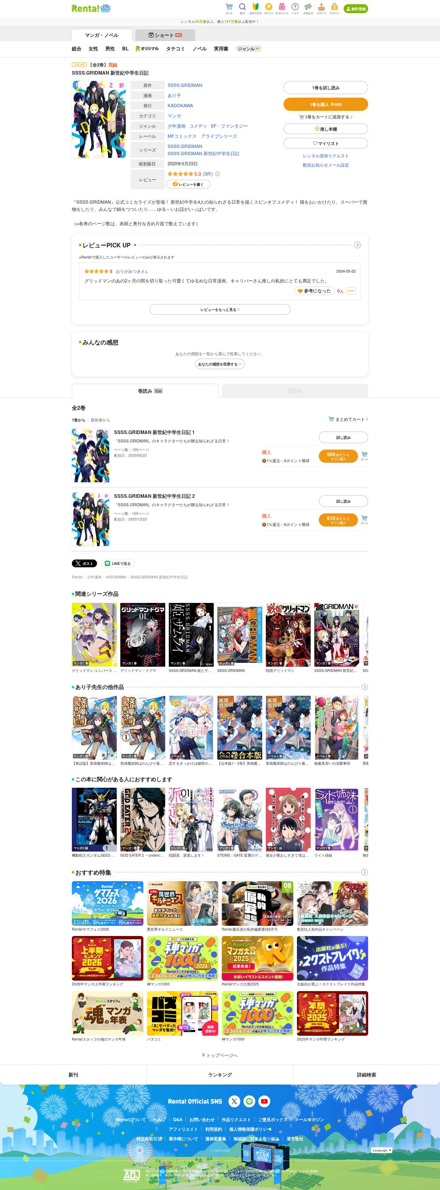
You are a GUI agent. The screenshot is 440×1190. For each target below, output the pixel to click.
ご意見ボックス (273, 1119)
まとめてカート (350, 419)
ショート (168, 34)
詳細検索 (366, 1074)
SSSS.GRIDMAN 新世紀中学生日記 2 (154, 495)
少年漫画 (177, 126)
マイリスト (328, 143)
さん (132, 271)
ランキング (220, 1074)
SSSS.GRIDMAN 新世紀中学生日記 (203, 153)
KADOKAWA (180, 105)
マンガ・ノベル (102, 34)
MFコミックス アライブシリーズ (202, 136)
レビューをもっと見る (218, 309)
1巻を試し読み (326, 87)
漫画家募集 (215, 1138)
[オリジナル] (147, 48)
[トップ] (85, 8)
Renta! (77, 576)
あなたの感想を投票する (218, 364)
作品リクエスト (236, 1119)
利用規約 (213, 1129)
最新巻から (100, 420)
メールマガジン (309, 1119)
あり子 (174, 95)
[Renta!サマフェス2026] (105, 8)
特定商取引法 (149, 1138)
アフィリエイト (183, 1129)
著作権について (183, 1138)
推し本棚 (328, 129)
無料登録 (358, 8)
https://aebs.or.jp (156, 1180)
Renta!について (131, 1119)
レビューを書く (191, 184)
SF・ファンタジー (229, 126)
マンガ (174, 115)
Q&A (177, 1119)
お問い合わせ (202, 1119)
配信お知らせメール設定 (326, 165)
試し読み (343, 437)
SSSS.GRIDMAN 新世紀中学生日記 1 (154, 432)
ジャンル (246, 49)
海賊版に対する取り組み (256, 1138)
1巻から (79, 420)
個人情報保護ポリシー (250, 1129)
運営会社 (295, 1138)
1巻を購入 (326, 104)
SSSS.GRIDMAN (185, 85)
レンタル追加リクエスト (326, 155)
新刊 (73, 1074)
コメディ (198, 126)
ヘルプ (159, 1119)
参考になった (317, 290)
